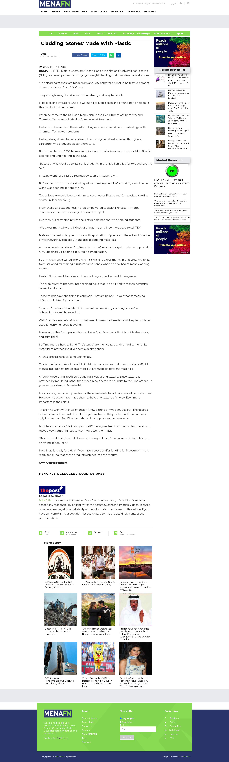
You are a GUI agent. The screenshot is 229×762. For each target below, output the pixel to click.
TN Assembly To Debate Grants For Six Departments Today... (98, 583)
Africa (99, 33)
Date (43, 53)
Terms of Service (89, 718)
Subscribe (126, 737)
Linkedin (173, 734)
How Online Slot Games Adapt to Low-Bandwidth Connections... (170, 195)
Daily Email (174, 730)
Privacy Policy (88, 722)
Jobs (84, 738)
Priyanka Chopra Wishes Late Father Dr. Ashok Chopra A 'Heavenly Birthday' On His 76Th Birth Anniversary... (135, 682)
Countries (132, 11)
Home (44, 11)
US (47, 33)
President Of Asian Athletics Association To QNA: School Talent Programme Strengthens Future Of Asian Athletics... (135, 634)
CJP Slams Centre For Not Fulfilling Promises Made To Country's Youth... (59, 585)
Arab (76, 33)
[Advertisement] (115, 22)
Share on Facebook (81, 55)
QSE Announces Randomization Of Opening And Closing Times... (59, 681)
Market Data (98, 11)
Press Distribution (74, 11)
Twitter (172, 722)
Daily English (128, 718)
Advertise (86, 730)
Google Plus (175, 726)
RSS (171, 738)
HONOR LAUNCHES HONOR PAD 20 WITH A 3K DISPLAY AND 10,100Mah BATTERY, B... (179, 80)
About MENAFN (89, 734)
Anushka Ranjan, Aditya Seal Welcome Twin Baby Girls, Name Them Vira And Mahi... (97, 631)
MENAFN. (59, 757)
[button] (181, 3)
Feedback (86, 742)
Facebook (174, 718)
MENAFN (46, 66)
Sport (178, 33)
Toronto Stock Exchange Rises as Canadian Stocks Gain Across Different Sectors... (172, 218)
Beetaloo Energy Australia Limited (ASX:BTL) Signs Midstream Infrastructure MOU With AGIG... (136, 586)
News (55, 11)
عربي (173, 3)
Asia (87, 33)
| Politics (112, 33)
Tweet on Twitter (99, 55)
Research (116, 11)
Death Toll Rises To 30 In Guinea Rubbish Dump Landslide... (58, 631)
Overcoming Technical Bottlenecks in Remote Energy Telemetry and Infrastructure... (170, 203)
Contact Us (87, 726)
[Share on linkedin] (118, 55)
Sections (149, 11)
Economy (128, 33)
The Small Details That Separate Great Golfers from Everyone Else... (170, 211)
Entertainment (157, 33)
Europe (62, 33)
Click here (62, 738)
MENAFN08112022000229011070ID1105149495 (71, 473)
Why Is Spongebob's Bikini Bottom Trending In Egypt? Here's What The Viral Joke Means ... (97, 682)
